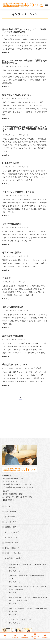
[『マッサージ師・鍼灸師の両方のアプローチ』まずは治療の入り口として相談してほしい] (6, 632)
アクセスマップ (13, 532)
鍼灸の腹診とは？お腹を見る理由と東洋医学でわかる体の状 (27, 566)
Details (4, 52)
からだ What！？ (8, 368)
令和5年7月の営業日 (11, 223)
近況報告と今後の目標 (12, 335)
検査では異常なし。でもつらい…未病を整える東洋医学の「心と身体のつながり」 (28, 599)
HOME (5, 637)
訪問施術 (15, 637)
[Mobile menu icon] (46, 4)
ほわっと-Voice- (11, 522)
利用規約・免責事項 (14, 558)
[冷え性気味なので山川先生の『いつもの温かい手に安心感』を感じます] (29, 632)
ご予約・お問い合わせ (13, 553)
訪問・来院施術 (10, 511)
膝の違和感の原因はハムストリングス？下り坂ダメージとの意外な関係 (24, 30)
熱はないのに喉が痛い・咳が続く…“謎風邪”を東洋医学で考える (24, 61)
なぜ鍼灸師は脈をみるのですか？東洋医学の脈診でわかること (27, 577)
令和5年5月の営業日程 (12, 307)
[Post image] (4, 565)
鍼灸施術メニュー (11, 543)
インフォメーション (9, 35)
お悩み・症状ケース (12, 548)
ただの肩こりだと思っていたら (17, 94)
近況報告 (6, 278)
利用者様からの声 (10, 163)
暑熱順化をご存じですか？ (14, 364)
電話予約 (45, 637)
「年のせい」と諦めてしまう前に (18, 192)
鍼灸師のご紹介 (10, 527)
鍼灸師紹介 (25, 637)
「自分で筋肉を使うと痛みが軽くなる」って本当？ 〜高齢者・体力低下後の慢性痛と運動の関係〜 (24, 128)
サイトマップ (12, 537)
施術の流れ (11, 517)
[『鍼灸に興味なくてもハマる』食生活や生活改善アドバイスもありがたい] (21, 632)
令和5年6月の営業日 (11, 252)
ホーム (7, 506)
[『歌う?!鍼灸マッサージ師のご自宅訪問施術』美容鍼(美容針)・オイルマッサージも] (13, 632)
